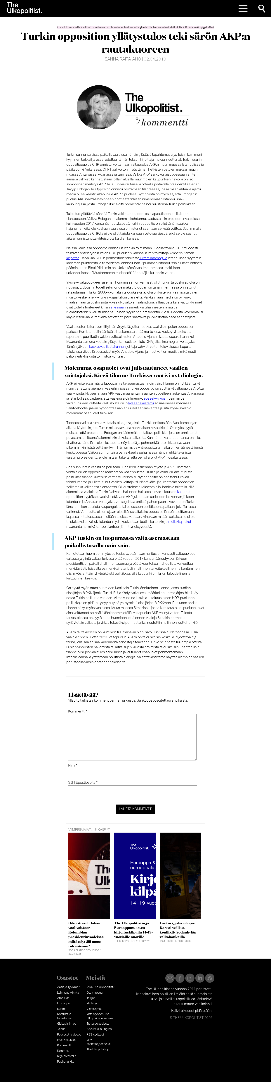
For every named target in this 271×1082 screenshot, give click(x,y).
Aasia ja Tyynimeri (68, 987)
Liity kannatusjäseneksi (98, 1041)
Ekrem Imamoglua (153, 258)
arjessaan (118, 307)
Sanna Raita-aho (123, 59)
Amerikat (63, 998)
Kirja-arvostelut (66, 1056)
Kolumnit (63, 1050)
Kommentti (77, 711)
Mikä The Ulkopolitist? (100, 987)
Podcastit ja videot (69, 1034)
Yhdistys (92, 1003)
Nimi (72, 765)
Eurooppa (63, 1003)
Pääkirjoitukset (66, 1039)
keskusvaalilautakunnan (107, 346)
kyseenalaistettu (141, 403)
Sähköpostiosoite (83, 782)
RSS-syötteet (95, 1034)
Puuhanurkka (65, 1061)
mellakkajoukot (179, 522)
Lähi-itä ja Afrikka (68, 992)
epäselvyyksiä (155, 398)
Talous (61, 1029)
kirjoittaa (72, 258)
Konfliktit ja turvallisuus (64, 1016)
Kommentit (64, 1045)
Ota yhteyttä (95, 992)
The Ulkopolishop (98, 1049)
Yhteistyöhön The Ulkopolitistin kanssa (100, 1016)
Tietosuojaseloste (98, 1023)
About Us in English (99, 1029)
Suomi (61, 1008)
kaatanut (183, 492)
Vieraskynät (94, 1008)
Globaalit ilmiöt (66, 1023)
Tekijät (91, 998)
